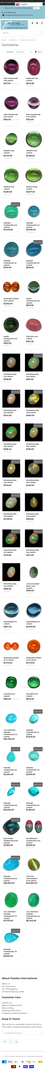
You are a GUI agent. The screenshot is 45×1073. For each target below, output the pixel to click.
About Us (9, 8)
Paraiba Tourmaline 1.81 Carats (10, 263)
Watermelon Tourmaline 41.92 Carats (33, 841)
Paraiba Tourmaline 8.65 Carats (10, 878)
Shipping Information (11, 1010)
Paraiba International (17, 1056)
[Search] (41, 33)
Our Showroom (8, 986)
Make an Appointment (12, 1005)
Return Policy (8, 1008)
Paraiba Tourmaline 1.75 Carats (32, 770)
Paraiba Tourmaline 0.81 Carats (32, 263)
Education (27, 8)
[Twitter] (4, 1041)
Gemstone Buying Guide (13, 991)
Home (4, 40)
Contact (18, 8)
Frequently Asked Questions (14, 1013)
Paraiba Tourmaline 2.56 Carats (10, 225)
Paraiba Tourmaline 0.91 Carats (32, 805)
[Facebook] (10, 1041)
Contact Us (7, 1003)
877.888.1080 (10, 12)
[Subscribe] (40, 1033)
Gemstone (12, 40)
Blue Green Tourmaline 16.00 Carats (11, 841)
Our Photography (9, 989)
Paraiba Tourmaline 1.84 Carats (10, 770)
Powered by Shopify (34, 1056)
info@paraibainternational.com (19, 15)
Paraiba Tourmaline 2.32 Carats (32, 225)
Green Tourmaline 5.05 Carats (10, 339)
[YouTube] (16, 1041)
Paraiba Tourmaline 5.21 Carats (32, 732)
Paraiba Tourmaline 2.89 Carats (10, 805)
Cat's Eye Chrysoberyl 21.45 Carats (32, 878)
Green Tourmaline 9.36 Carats (33, 301)
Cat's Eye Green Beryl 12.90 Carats (32, 586)
